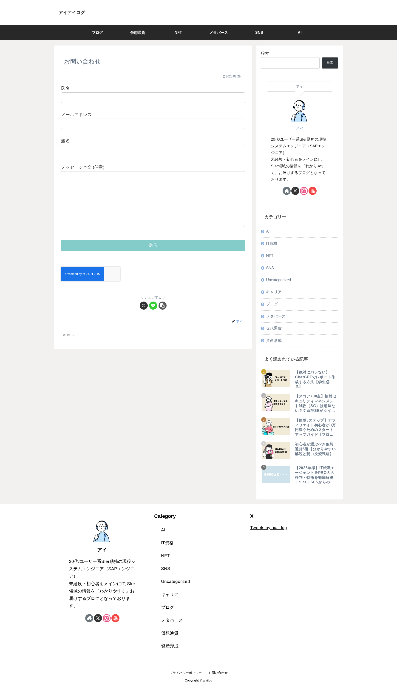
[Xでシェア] (144, 306)
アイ (299, 128)
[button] (163, 306)
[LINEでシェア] (153, 306)
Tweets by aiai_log (268, 527)
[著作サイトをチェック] (287, 191)
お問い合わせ (218, 673)
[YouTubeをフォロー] (313, 191)
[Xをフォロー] (295, 191)
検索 (265, 53)
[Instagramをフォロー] (304, 191)
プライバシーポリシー (186, 673)
